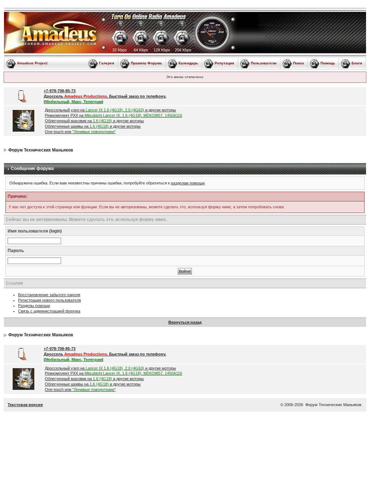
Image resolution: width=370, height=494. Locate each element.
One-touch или (80, 131)
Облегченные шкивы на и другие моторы (93, 126)
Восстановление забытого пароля (49, 295)
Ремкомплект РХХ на (113, 115)
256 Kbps (183, 50)
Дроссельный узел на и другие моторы (110, 110)
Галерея (106, 63)
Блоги (357, 63)
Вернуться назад (185, 322)
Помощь (327, 63)
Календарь (188, 63)
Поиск (298, 63)
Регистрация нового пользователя (49, 300)
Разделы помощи (34, 305)
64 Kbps (141, 50)
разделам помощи (188, 183)
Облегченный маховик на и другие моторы (94, 121)
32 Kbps (119, 50)
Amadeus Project (32, 63)
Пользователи (263, 63)
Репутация (224, 63)
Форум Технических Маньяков (40, 150)
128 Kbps (162, 50)
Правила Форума (146, 63)
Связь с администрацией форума (49, 311)
